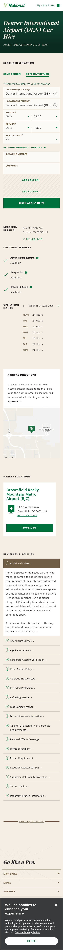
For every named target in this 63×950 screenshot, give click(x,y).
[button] (46, 5)
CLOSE (31, 941)
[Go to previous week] (24, 306)
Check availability (31, 203)
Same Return (12, 74)
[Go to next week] (58, 306)
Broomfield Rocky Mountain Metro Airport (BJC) (22, 494)
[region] (31, 924)
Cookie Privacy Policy (27, 932)
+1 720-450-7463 (27, 515)
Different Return (37, 74)
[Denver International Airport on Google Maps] (31, 433)
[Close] (56, 905)
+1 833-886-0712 (32, 239)
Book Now (30, 527)
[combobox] (17, 115)
